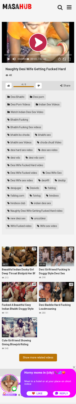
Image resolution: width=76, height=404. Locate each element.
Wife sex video (48, 226)
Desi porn (38, 96)
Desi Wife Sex (53, 172)
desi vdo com (36, 157)
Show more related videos (38, 357)
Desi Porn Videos (20, 104)
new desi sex (17, 218)
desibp (61, 180)
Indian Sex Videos (49, 104)
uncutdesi (40, 218)
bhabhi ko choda (20, 134)
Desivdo (34, 188)
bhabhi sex (44, 134)
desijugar (15, 188)
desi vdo (15, 157)
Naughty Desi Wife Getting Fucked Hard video (36, 210)
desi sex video (49, 150)
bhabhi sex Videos (21, 142)
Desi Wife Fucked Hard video (26, 165)
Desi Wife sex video (21, 180)
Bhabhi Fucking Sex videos (25, 127)
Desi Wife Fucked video (23, 172)
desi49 (45, 180)
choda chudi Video (50, 142)
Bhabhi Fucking (19, 119)
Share (66, 85)
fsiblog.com (17, 195)
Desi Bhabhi (17, 96)
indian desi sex (42, 203)
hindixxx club (17, 203)
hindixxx (54, 195)
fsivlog (36, 195)
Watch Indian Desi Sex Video (26, 112)
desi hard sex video (21, 150)
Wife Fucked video (21, 226)
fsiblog (51, 188)
